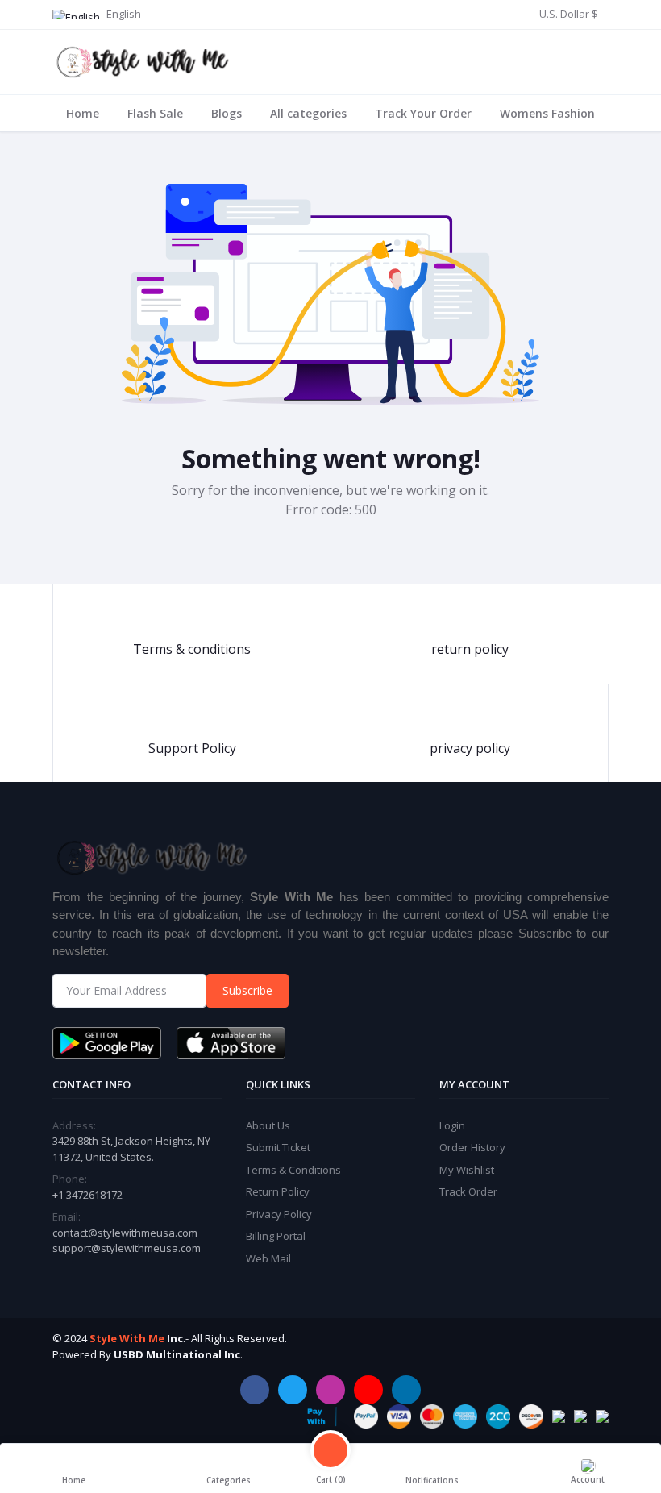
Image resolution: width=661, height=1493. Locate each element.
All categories (308, 113)
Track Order (468, 1191)
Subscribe (247, 990)
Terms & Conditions (293, 1169)
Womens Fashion (547, 113)
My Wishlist (466, 1169)
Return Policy (278, 1191)
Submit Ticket (278, 1147)
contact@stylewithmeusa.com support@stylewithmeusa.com (126, 1240)
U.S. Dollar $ (568, 13)
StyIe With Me (126, 1338)
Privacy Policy (279, 1214)
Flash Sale (155, 113)
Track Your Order (423, 113)
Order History (472, 1147)
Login (452, 1125)
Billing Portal (276, 1236)
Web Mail (268, 1258)
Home (82, 113)
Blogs (226, 113)
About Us (268, 1125)
